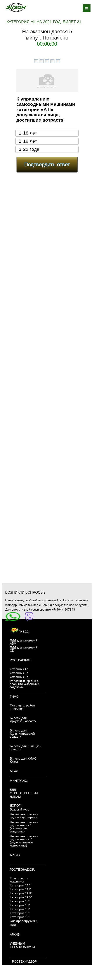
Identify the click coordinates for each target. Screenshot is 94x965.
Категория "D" (20, 909)
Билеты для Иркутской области (23, 719)
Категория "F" (20, 917)
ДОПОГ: (15, 805)
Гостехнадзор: (22, 869)
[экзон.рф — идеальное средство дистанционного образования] (16, 7)
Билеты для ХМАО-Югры (24, 760)
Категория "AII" (20, 889)
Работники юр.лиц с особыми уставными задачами (24, 684)
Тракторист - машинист (19, 880)
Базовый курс (19, 809)
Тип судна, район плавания (22, 707)
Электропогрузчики (23, 921)
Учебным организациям (22, 945)
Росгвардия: (20, 660)
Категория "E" (20, 913)
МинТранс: (19, 780)
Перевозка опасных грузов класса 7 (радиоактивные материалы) (24, 840)
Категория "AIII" (21, 893)
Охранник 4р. (19, 669)
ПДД (13, 925)
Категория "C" (20, 905)
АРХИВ (15, 855)
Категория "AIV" (21, 897)
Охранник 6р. (19, 677)
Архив (14, 771)
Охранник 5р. (19, 673)
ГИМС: (14, 696)
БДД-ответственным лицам (24, 793)
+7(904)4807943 (63, 609)
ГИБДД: (24, 631)
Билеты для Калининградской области (22, 733)
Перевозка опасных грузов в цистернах (24, 815)
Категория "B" (20, 901)
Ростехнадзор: (25, 961)
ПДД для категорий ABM (23, 642)
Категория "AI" (20, 885)
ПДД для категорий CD (23, 649)
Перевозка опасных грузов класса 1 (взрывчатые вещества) (24, 826)
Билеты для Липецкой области (25, 747)
